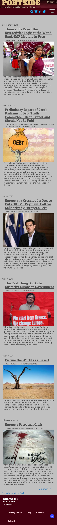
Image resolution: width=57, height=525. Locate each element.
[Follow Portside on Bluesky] (36, 12)
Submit (11, 521)
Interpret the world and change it (10, 501)
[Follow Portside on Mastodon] (40, 12)
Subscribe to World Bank (13, 493)
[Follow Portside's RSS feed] (44, 12)
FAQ (29, 512)
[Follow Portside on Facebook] (32, 12)
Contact (40, 512)
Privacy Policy (15, 512)
